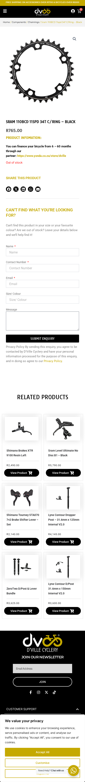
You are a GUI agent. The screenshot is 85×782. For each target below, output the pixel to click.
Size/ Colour (13, 293)
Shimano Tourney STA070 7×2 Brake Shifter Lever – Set (23, 519)
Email (9, 277)
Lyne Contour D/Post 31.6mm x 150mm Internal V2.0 (61, 588)
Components (19, 22)
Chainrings (33, 22)
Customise (42, 762)
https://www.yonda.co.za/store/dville (41, 156)
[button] (74, 38)
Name (10, 246)
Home (6, 22)
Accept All (42, 752)
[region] (42, 748)
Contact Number (16, 262)
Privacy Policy (53, 361)
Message (11, 309)
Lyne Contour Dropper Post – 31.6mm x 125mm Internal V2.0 (63, 519)
